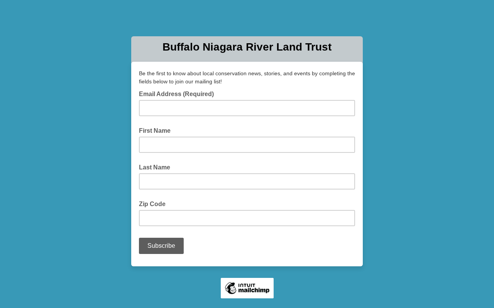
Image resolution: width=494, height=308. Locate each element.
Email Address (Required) (178, 93)
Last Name (154, 167)
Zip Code (152, 204)
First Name (155, 130)
